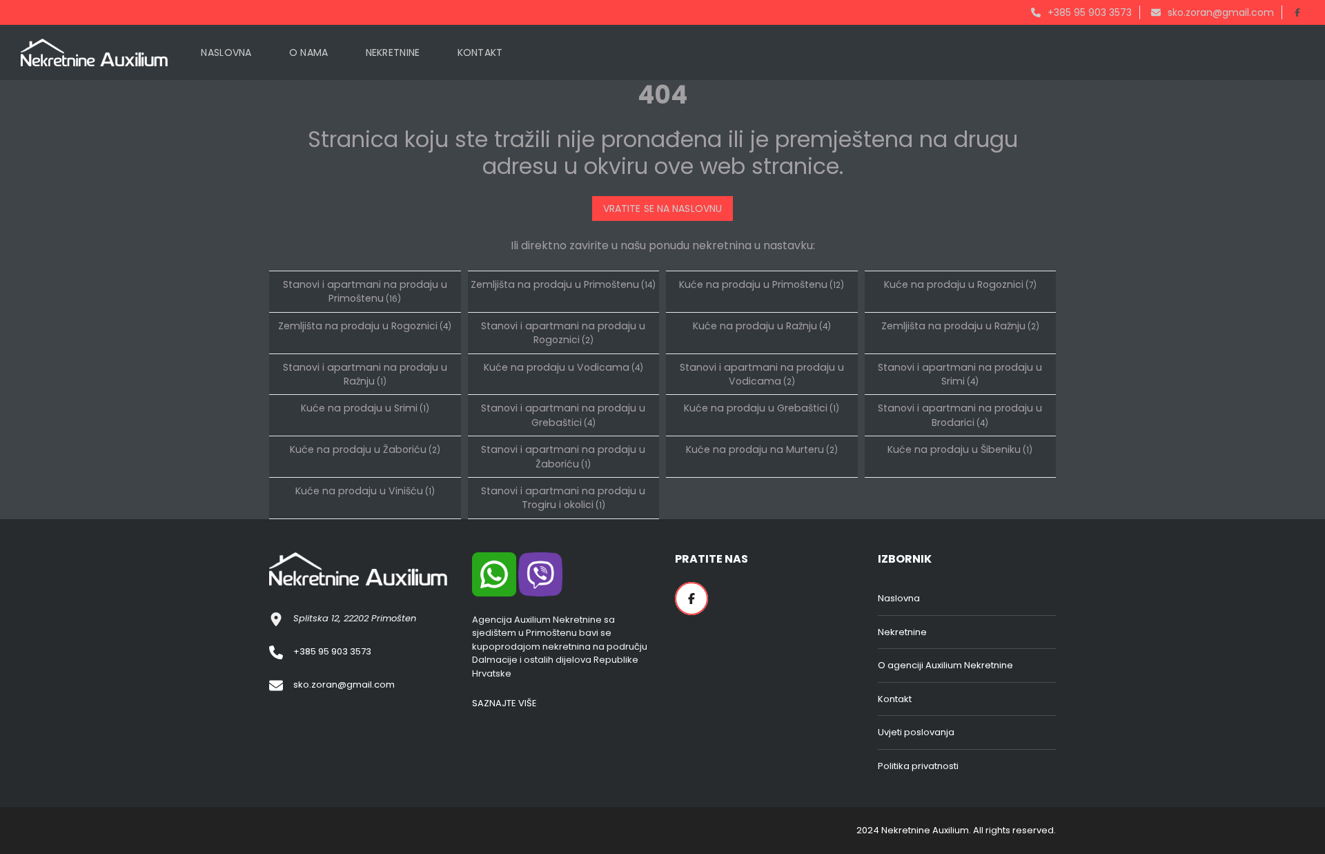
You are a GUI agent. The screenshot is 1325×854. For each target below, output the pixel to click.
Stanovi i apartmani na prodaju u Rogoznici (563, 333)
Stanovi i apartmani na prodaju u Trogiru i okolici (563, 498)
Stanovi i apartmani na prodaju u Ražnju (365, 374)
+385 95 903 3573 (1088, 12)
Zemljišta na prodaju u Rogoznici (364, 326)
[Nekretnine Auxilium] (94, 52)
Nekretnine (902, 632)
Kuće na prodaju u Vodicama (563, 367)
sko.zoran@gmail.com (1219, 12)
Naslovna (899, 598)
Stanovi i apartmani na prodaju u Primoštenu (365, 291)
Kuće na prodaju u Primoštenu (761, 284)
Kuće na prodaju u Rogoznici (960, 284)
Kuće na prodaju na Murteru (762, 449)
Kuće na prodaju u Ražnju (762, 326)
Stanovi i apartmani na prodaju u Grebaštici (563, 415)
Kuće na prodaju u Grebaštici (761, 408)
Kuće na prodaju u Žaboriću (365, 449)
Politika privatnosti (918, 766)
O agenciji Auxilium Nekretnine (945, 665)
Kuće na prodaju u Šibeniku (959, 449)
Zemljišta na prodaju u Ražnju (960, 326)
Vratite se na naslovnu (662, 208)
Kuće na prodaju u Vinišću (365, 491)
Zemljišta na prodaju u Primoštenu (563, 284)
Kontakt (895, 699)
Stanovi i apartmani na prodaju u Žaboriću (563, 456)
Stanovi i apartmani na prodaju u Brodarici (960, 415)
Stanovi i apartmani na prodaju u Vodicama (762, 374)
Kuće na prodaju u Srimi (365, 408)
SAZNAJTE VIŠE (504, 703)
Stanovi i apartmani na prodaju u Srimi (960, 374)
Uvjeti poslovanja (916, 732)
